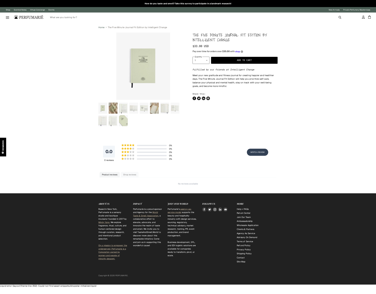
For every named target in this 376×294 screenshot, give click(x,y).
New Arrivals (334, 10)
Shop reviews (129, 174)
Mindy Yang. (104, 222)
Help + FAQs (243, 209)
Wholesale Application (247, 225)
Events (51, 10)
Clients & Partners (245, 229)
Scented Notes (20, 10)
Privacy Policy (244, 249)
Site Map (241, 261)
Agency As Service (246, 233)
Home (101, 27)
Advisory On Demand (247, 237)
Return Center (243, 213)
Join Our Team (244, 217)
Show (3, 147)
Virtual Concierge (37, 10)
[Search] (340, 17)
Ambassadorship (244, 221)
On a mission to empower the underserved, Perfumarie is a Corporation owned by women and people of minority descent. (112, 252)
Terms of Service (245, 241)
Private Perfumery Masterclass (356, 10)
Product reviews (109, 174)
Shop (8, 10)
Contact (241, 257)
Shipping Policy (244, 253)
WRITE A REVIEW (257, 152)
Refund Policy (243, 245)
